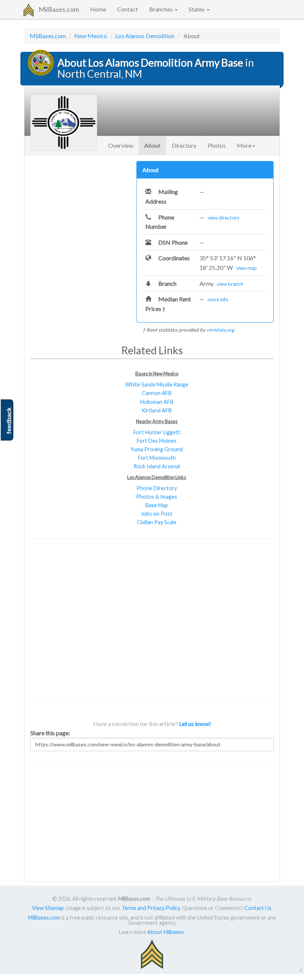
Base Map (156, 505)
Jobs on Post (156, 514)
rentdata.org (220, 330)
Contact (127, 9)
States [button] (197, 9)
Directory (184, 145)
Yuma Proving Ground (156, 449)
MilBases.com (59, 9)
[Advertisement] (77, 207)
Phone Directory (156, 488)
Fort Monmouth (157, 458)
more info (218, 299)
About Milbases (165, 932)
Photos (217, 145)
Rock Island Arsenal (156, 466)
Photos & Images (156, 496)
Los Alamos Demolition (144, 35)
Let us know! (195, 723)
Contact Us (257, 908)
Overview (120, 145)
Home (98, 9)
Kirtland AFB (157, 410)
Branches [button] (161, 9)
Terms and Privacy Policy (151, 908)
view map (246, 268)
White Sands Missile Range (156, 384)
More (244, 145)
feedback (9, 421)
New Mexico (90, 35)
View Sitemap (48, 908)
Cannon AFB (157, 393)
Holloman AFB (157, 402)
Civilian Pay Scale (156, 522)
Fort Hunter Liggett (156, 432)
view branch (230, 284)
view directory (223, 218)
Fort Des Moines (156, 441)
